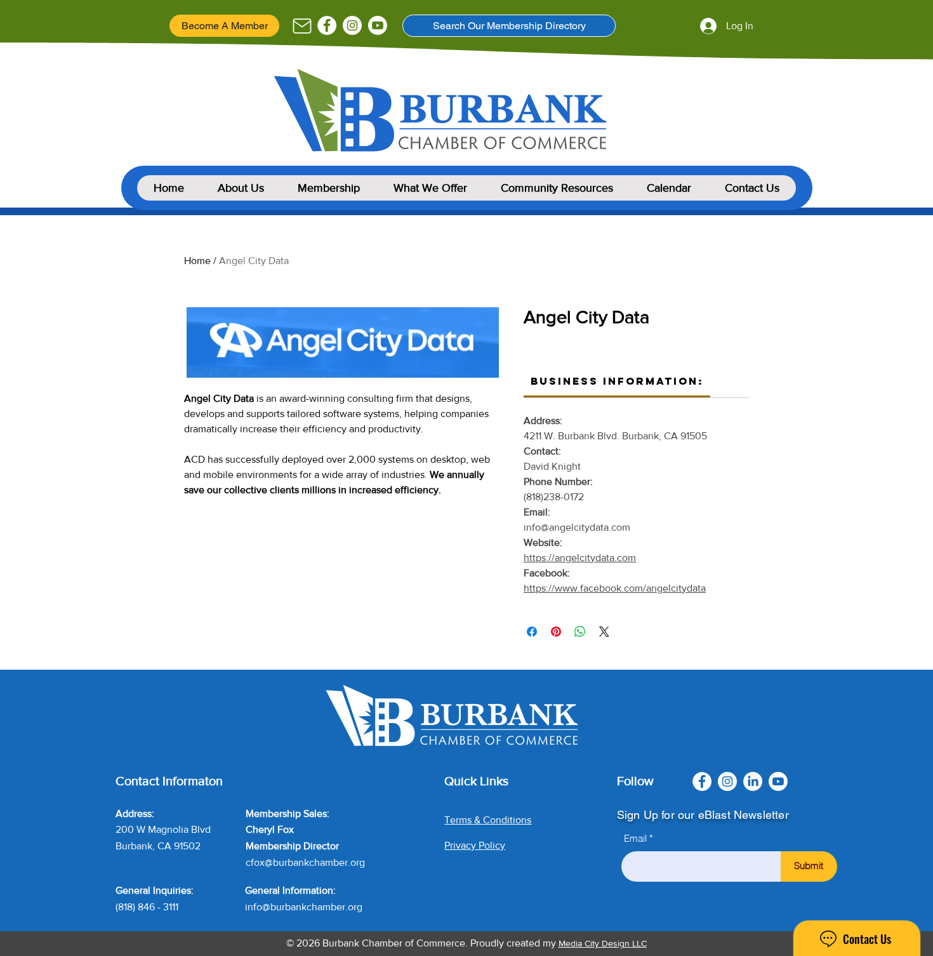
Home (197, 260)
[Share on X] (604, 631)
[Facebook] (326, 25)
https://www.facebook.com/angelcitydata (615, 588)
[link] (617, 381)
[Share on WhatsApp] (580, 631)
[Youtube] (377, 25)
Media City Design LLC (603, 943)
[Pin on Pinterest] (556, 631)
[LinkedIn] (752, 781)
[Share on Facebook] (531, 631)
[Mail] (302, 26)
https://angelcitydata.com (580, 557)
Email (635, 838)
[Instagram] (352, 25)
